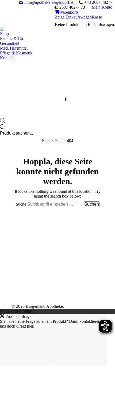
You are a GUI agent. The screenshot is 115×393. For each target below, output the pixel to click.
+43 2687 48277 (98, 2)
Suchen (91, 204)
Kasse (97, 17)
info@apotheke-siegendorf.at (48, 2)
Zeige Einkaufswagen (73, 17)
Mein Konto (102, 7)
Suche (21, 204)
